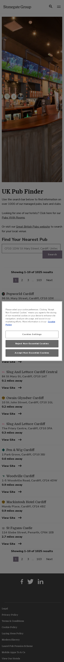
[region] (32, 331)
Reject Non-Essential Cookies (32, 343)
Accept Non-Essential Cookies (32, 352)
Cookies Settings (32, 334)
